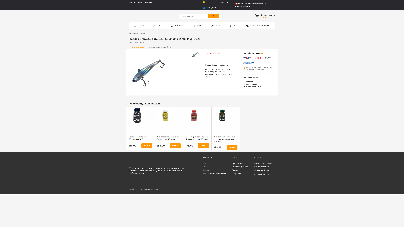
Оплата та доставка (240, 167)
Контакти (148, 2)
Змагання (236, 170)
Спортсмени (237, 173)
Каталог (144, 33)
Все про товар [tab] (138, 47)
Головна (135, 33)
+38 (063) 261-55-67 (262, 175)
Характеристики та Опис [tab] (160, 47)
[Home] (130, 33)
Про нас (132, 2)
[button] (139, 25)
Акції (140, 2)
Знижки (206, 167)
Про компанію (238, 163)
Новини (206, 170)
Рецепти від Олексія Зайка (214, 173)
